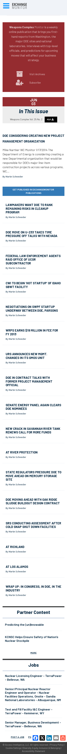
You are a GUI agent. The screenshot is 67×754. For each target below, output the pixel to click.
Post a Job (17, 737)
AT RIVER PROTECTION (22, 452)
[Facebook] (35, 737)
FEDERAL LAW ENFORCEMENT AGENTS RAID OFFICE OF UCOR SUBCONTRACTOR (33, 259)
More (33, 652)
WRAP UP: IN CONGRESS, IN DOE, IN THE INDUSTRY (33, 588)
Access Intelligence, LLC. (17, 744)
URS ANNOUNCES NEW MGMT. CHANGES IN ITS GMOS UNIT (26, 356)
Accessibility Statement (33, 751)
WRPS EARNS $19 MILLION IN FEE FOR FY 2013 (32, 332)
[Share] (62, 737)
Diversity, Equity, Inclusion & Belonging (41, 748)
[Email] (56, 737)
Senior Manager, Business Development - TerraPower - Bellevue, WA (33, 724)
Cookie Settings (13, 748)
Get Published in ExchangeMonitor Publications (33, 191)
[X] (42, 737)
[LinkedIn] (49, 737)
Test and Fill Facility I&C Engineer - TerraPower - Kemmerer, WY (28, 711)
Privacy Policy (56, 744)
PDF (49, 119)
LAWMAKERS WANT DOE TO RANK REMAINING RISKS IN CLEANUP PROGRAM (29, 208)
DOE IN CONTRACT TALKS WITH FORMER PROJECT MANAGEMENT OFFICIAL (29, 381)
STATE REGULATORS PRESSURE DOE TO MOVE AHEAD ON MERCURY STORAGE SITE (33, 475)
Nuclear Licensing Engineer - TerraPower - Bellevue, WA (33, 677)
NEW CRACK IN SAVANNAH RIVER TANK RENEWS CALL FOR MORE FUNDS (33, 430)
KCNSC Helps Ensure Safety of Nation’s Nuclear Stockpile (31, 639)
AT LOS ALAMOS (17, 567)
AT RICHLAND (15, 547)
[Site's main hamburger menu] (6, 6)
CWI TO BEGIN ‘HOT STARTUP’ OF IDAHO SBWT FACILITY (33, 285)
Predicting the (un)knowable (24, 624)
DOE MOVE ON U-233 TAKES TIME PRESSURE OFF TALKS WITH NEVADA (31, 234)
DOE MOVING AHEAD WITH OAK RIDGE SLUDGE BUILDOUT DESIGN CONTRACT (33, 501)
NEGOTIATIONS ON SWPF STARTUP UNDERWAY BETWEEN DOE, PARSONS (32, 308)
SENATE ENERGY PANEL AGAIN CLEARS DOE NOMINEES (33, 407)
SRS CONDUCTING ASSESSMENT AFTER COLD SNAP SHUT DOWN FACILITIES (33, 525)
